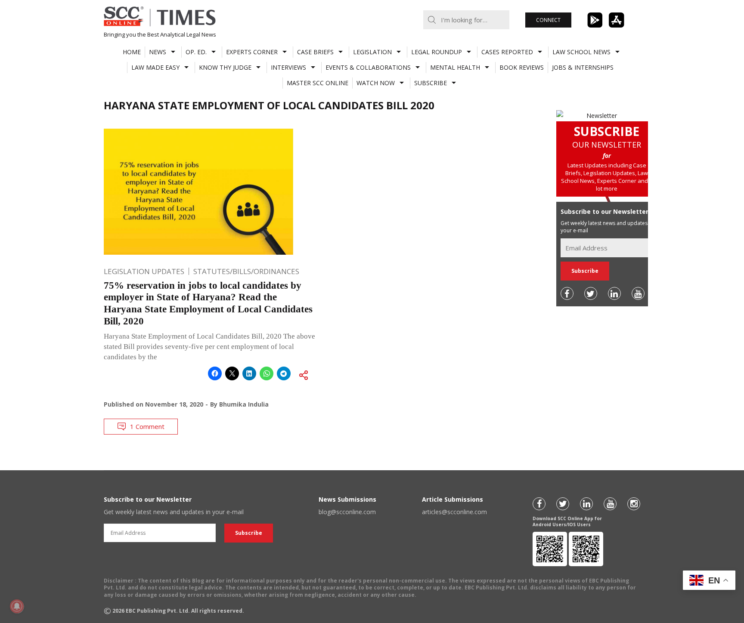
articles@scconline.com (454, 512)
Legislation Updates (144, 271)
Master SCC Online (317, 83)
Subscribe (430, 83)
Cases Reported (507, 52)
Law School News (581, 52)
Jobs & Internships (583, 67)
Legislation (372, 52)
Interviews (288, 67)
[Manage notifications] (17, 606)
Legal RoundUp (436, 52)
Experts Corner (252, 52)
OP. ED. (196, 52)
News (157, 52)
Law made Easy (155, 67)
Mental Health (455, 67)
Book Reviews (521, 67)
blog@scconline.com (347, 512)
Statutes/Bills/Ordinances (246, 271)
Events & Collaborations (368, 67)
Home (132, 52)
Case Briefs (315, 52)
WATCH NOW (375, 83)
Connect (548, 20)
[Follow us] (567, 293)
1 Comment (147, 426)
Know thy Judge (225, 67)
